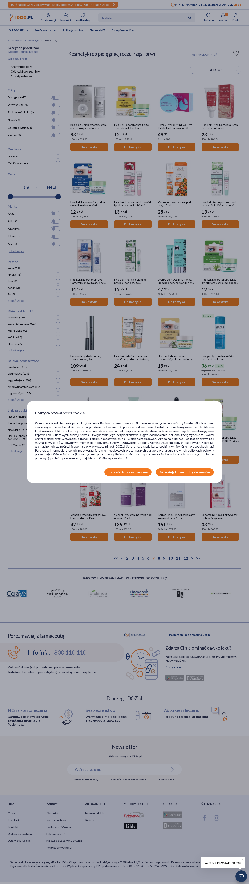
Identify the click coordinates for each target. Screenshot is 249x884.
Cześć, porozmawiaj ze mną (223, 862)
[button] (241, 876)
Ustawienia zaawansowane (128, 472)
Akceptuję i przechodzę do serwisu (185, 472)
